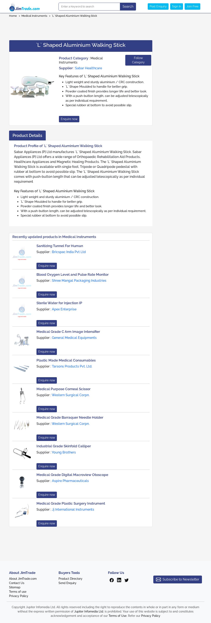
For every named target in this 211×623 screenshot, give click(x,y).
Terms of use (17, 591)
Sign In (176, 6)
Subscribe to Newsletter (181, 579)
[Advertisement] (105, 27)
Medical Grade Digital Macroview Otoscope (72, 475)
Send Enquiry (67, 583)
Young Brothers (64, 452)
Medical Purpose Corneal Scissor (63, 389)
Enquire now (69, 119)
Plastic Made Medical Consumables (66, 360)
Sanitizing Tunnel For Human (59, 246)
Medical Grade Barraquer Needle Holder (69, 417)
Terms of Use (118, 615)
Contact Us (16, 583)
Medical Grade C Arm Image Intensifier (68, 332)
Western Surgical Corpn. (70, 395)
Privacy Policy (18, 596)
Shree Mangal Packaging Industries (79, 281)
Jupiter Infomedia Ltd (88, 611)
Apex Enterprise (64, 309)
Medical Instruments (34, 15)
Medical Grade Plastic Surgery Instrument (70, 503)
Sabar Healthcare (88, 68)
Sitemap (14, 587)
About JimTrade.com (23, 578)
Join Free (192, 6)
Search (128, 6)
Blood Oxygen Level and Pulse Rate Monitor (72, 274)
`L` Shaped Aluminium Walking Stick (74, 15)
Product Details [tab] (27, 135)
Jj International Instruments (73, 509)
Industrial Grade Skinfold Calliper (63, 446)
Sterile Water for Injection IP (59, 303)
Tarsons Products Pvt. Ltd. (72, 366)
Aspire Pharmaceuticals (70, 481)
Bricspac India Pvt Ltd (69, 252)
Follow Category (138, 60)
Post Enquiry (158, 6)
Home (13, 15)
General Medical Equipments (74, 338)
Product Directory (70, 578)
